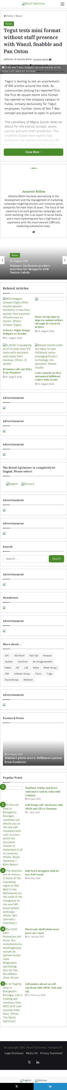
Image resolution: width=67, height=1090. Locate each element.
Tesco (38, 673)
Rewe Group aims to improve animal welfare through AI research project (49, 321)
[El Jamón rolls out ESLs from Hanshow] (17, 354)
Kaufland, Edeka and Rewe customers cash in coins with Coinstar (42, 791)
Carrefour (23, 661)
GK (17, 667)
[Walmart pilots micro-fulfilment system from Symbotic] (33, 746)
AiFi (7, 655)
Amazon (47, 655)
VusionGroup (12, 679)
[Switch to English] (25, 1080)
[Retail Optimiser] (33, 3)
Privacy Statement (51, 1053)
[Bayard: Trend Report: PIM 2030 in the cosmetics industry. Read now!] (33, 630)
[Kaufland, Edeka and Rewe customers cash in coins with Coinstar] (13, 792)
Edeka (8, 667)
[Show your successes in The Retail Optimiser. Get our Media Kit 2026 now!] (33, 704)
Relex (36, 667)
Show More (32, 152)
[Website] (33, 232)
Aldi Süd (33, 655)
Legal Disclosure (14, 1053)
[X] (29, 1062)
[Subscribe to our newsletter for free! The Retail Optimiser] (33, 607)
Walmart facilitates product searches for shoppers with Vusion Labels (30, 269)
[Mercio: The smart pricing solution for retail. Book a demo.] (33, 431)
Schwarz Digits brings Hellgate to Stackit (16, 332)
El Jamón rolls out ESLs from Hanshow (17, 371)
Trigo (49, 673)
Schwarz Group (22, 673)
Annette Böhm (40, 59)
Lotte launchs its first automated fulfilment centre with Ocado (48, 376)
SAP (7, 673)
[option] (33, 260)
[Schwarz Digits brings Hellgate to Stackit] (17, 312)
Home (9, 16)
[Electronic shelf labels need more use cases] (13, 953)
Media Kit (32, 1053)
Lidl (26, 667)
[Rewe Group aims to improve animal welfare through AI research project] (49, 305)
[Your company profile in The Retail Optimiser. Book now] (33, 584)
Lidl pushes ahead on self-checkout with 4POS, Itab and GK (43, 987)
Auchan (9, 661)
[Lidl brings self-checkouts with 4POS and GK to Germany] (13, 835)
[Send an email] (50, 59)
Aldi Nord (19, 655)
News (19, 16)
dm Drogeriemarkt (42, 661)
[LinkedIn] (38, 1062)
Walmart (28, 679)
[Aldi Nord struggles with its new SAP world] (13, 897)
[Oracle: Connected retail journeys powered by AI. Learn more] (33, 533)
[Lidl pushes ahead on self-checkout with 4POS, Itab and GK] (13, 1002)
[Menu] (62, 5)
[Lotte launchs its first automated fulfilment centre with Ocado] (49, 356)
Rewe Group (50, 667)
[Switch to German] (41, 1080)
